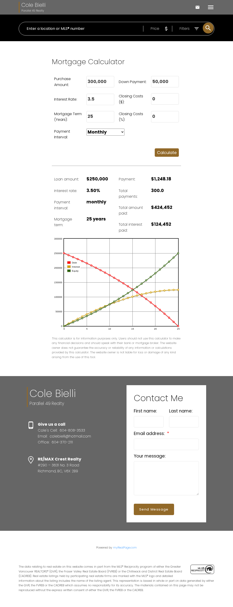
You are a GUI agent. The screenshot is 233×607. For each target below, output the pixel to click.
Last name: (180, 411)
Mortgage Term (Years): (68, 116)
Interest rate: (65, 190)
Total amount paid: (131, 210)
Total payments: (128, 193)
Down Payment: (133, 81)
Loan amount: (66, 179)
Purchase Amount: (62, 81)
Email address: (150, 433)
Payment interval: (62, 205)
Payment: (127, 179)
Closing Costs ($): (131, 99)
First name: (145, 411)
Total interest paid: (130, 227)
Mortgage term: (63, 222)
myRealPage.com (125, 547)
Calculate (167, 152)
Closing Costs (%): (131, 116)
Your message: (150, 456)
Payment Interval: (62, 134)
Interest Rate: (65, 99)
